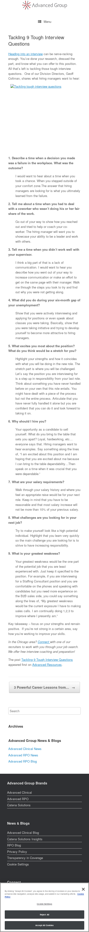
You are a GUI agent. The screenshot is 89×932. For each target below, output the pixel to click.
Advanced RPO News (23, 755)
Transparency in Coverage (25, 857)
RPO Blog (14, 845)
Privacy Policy (17, 851)
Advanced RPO (17, 799)
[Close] (83, 889)
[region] (44, 907)
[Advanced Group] (44, 5)
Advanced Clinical (19, 792)
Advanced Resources (47, 664)
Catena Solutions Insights (24, 839)
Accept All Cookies (44, 925)
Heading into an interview (25, 54)
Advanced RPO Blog (22, 761)
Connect (44, 641)
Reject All (44, 914)
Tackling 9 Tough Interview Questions (47, 659)
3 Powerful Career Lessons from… (44, 687)
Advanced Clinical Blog (23, 832)
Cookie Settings (18, 864)
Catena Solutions (19, 805)
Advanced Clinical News (25, 748)
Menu (47, 21)
